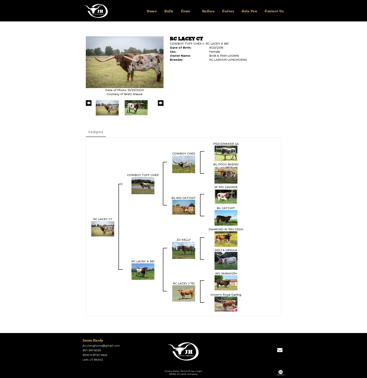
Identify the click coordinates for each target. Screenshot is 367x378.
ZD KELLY (183, 239)
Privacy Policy (172, 371)
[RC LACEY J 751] (183, 293)
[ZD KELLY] (183, 250)
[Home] (183, 351)
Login (199, 371)
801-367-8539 (92, 350)
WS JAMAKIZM (226, 273)
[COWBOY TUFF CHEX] (142, 185)
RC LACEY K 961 (217, 43)
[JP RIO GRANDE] (226, 196)
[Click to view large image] (125, 62)
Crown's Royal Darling (225, 294)
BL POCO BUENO (226, 164)
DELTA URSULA (226, 250)
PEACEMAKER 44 (226, 143)
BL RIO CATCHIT (183, 198)
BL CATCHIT (226, 208)
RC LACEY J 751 (184, 283)
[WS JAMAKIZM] (226, 282)
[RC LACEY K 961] (142, 271)
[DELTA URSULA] (226, 260)
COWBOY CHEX (183, 153)
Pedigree (95, 132)
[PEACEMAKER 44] (226, 153)
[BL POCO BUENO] (226, 174)
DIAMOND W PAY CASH (226, 229)
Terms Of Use (187, 371)
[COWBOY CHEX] (183, 164)
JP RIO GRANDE (226, 187)
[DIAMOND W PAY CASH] (226, 238)
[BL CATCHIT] (226, 217)
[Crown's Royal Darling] (226, 303)
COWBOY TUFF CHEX (186, 43)
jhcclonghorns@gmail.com (101, 345)
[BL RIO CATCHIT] (183, 207)
